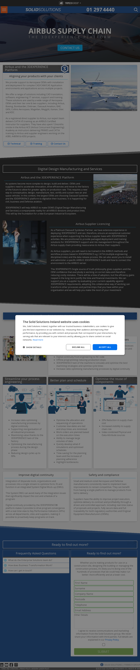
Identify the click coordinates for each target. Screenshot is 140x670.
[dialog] (70, 335)
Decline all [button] (78, 347)
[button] (32, 347)
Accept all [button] (105, 347)
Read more (38, 339)
